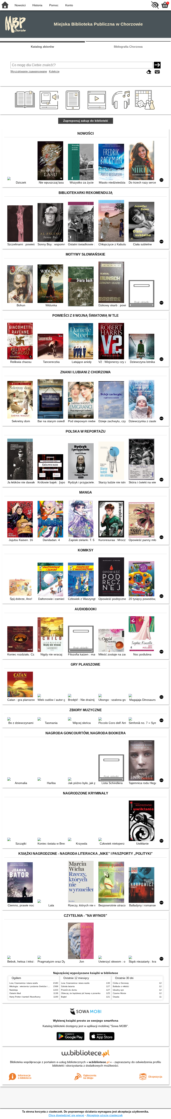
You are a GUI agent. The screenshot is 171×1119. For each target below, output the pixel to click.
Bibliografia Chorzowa (128, 46)
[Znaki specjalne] (157, 71)
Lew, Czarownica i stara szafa (23, 983)
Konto (69, 5)
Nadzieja (13, 990)
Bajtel (64, 997)
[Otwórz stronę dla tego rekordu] (21, 179)
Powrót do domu (69, 990)
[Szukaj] (157, 65)
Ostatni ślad (15, 993)
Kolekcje (54, 71)
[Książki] (25, 109)
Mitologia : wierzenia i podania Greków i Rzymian (32, 986)
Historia (37, 5)
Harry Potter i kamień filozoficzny (24, 997)
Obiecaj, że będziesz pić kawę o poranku (81, 993)
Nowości (20, 5)
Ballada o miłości (121, 986)
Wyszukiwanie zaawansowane (28, 71)
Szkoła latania (68, 986)
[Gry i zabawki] (146, 109)
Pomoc (53, 5)
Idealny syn (118, 990)
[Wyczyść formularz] (149, 71)
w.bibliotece (99, 1062)
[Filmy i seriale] (97, 109)
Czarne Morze (119, 993)
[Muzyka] (121, 109)
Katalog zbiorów (42, 46)
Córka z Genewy (121, 983)
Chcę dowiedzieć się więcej (66, 1115)
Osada (116, 997)
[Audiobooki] (49, 109)
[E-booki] (73, 109)
